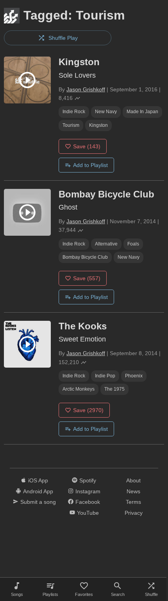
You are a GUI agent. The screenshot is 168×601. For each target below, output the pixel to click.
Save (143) (86, 146)
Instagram (87, 491)
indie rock (74, 111)
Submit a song (38, 502)
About (133, 480)
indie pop (105, 376)
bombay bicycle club (85, 257)
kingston (98, 125)
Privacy (134, 513)
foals (133, 244)
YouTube (88, 513)
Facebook (87, 502)
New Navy (106, 111)
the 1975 (114, 389)
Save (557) (86, 278)
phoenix (134, 376)
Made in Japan (142, 111)
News (133, 491)
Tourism (71, 125)
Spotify (87, 480)
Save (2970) (88, 410)
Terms (133, 502)
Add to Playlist (90, 165)
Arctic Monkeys (79, 389)
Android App (38, 491)
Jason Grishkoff (85, 89)
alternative (106, 244)
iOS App (38, 480)
